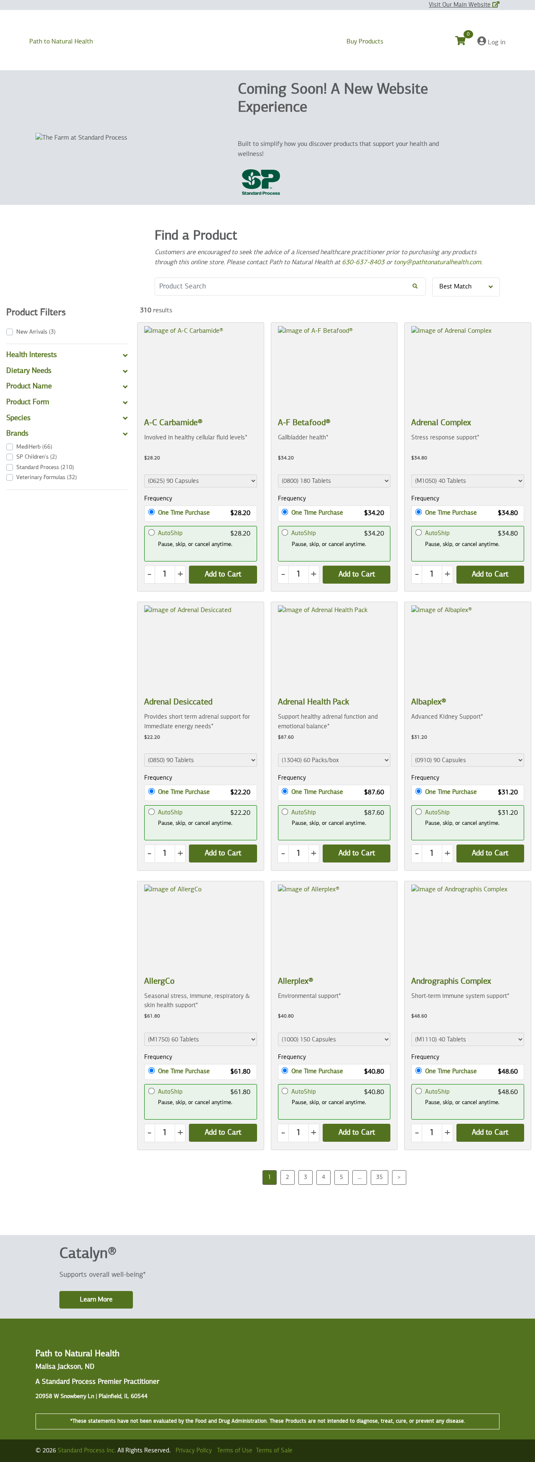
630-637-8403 (363, 262)
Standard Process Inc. (87, 1450)
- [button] (149, 574)
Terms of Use (234, 1450)
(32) (46, 477)
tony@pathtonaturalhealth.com (437, 262)
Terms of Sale (274, 1450)
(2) (36, 457)
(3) (36, 332)
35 (379, 1177)
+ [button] (180, 574)
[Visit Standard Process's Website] (261, 182)
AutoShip (170, 533)
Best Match (455, 286)
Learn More (96, 1299)
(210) (45, 467)
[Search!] (415, 287)
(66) (34, 447)
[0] (465, 42)
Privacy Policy (194, 1450)
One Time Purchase (184, 513)
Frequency (158, 498)
